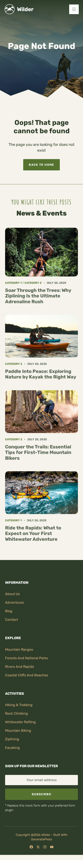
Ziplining (12, 739)
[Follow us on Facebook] (31, 847)
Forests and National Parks (26, 658)
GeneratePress (41, 839)
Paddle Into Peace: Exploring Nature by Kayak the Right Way (40, 374)
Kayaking (12, 748)
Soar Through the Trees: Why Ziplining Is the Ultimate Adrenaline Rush (38, 295)
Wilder (25, 9)
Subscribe (41, 794)
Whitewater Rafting (20, 722)
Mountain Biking (18, 730)
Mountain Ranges (19, 649)
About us (12, 594)
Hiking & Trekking (19, 705)
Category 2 (33, 282)
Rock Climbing (16, 713)
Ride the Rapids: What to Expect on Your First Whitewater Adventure (33, 533)
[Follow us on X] (38, 847)
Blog (8, 611)
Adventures (14, 602)
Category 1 (13, 282)
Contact (11, 620)
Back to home (41, 164)
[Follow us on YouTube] (51, 847)
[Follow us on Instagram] (45, 847)
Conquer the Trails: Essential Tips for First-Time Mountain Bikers (38, 452)
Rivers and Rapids (19, 667)
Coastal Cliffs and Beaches (26, 675)
